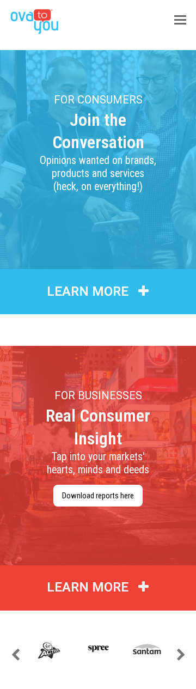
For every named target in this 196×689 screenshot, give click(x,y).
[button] (180, 20)
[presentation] (15, 655)
